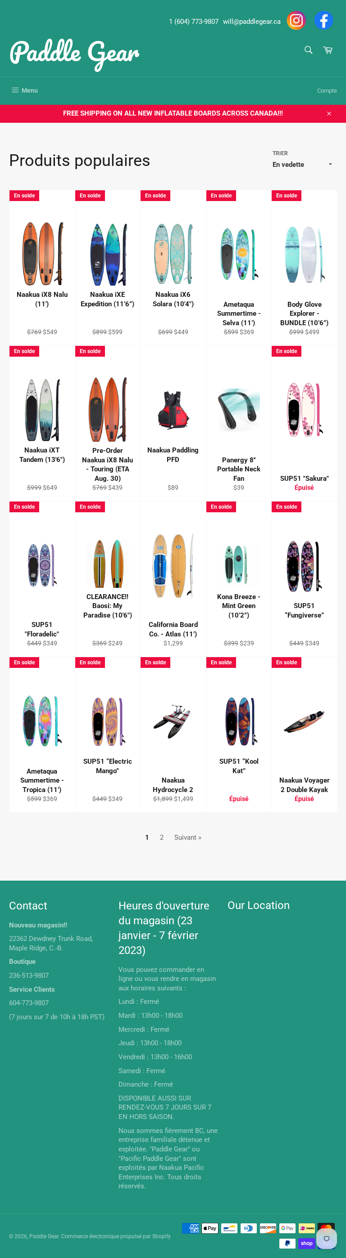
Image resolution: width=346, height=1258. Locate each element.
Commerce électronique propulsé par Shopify (116, 1236)
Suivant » (187, 837)
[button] (40, 313)
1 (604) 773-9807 (194, 22)
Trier (280, 153)
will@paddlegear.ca (252, 22)
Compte (327, 90)
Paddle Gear (74, 50)
